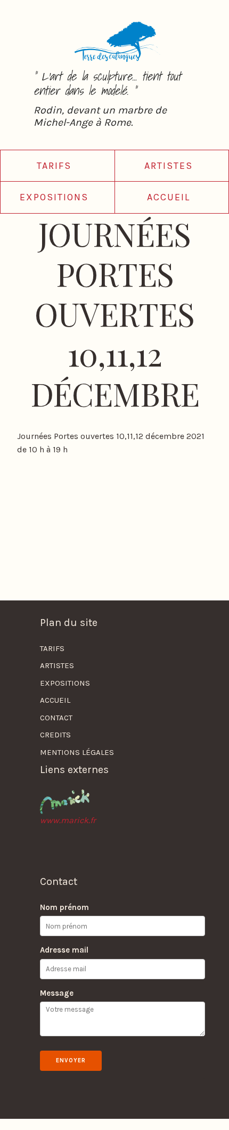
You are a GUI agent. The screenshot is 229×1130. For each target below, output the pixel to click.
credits (55, 734)
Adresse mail (64, 950)
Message (56, 993)
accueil (168, 197)
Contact (56, 717)
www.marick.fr (68, 820)
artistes (168, 166)
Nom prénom (64, 907)
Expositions (54, 197)
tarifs (54, 166)
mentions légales (77, 752)
